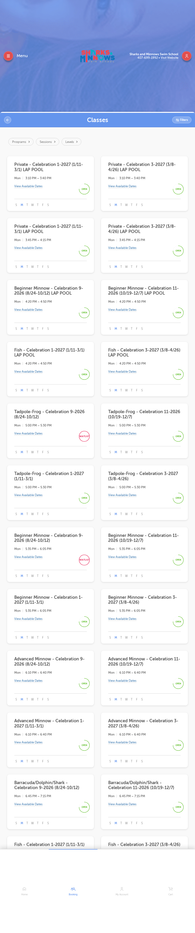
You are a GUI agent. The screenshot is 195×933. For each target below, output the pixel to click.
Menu (22, 55)
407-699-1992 (148, 57)
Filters (183, 120)
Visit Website (169, 57)
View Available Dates (28, 186)
